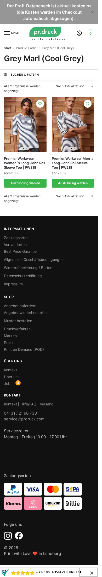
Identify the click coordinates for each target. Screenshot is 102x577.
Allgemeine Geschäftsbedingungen (34, 259)
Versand (47, 404)
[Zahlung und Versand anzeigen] (49, 496)
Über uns (11, 376)
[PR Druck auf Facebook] (19, 536)
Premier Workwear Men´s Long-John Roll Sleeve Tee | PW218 (72, 162)
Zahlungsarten (16, 237)
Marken (10, 335)
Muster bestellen (18, 320)
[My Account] (79, 33)
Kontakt (10, 370)
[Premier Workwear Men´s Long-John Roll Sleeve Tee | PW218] (73, 124)
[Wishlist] (40, 104)
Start (7, 48)
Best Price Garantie (20, 251)
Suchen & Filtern (25, 74)
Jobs (8, 383)
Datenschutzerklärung (23, 276)
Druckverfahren (17, 329)
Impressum (13, 284)
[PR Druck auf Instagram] (8, 536)
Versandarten (15, 244)
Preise (9, 342)
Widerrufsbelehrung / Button (28, 267)
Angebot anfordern (20, 305)
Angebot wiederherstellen (26, 312)
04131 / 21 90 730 (20, 413)
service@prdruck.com (24, 418)
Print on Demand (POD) (24, 349)
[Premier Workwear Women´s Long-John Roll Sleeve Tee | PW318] (25, 124)
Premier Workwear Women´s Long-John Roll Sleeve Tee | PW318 (24, 162)
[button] (90, 33)
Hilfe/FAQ (28, 404)
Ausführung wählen (25, 183)
